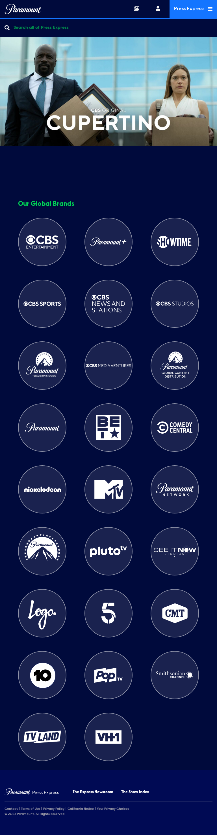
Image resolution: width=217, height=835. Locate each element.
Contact (11, 809)
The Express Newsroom (93, 792)
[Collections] (136, 9)
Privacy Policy (53, 809)
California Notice (81, 809)
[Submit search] (7, 28)
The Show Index (135, 792)
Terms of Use (30, 809)
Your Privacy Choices (113, 809)
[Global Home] (23, 9)
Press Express (189, 9)
